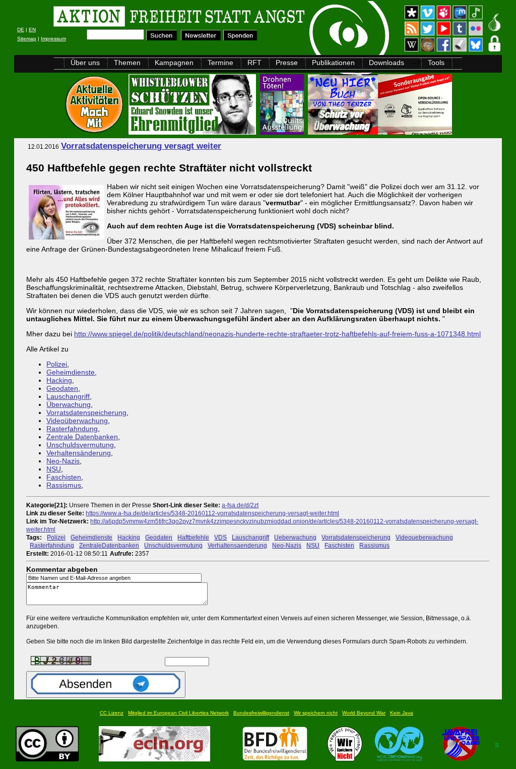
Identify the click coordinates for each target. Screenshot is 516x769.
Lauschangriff (68, 396)
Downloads (386, 62)
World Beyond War (363, 713)
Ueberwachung (295, 537)
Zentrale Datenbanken (82, 437)
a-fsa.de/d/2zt (240, 505)
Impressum (53, 38)
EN (32, 29)
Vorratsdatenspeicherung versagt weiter (141, 146)
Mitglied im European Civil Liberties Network (178, 713)
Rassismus (63, 485)
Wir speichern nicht (316, 713)
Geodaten (62, 388)
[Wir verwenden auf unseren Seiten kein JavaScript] (460, 758)
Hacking (59, 380)
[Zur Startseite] (142, 18)
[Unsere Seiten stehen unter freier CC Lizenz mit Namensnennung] (47, 758)
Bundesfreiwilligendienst (261, 713)
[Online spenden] (240, 38)
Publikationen (333, 62)
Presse (287, 62)
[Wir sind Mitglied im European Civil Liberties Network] (154, 758)
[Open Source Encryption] (380, 132)
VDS (220, 537)
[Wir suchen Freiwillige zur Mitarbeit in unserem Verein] (274, 758)
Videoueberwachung (424, 537)
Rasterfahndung (72, 429)
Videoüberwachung (77, 421)
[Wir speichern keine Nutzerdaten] (345, 758)
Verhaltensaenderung (237, 545)
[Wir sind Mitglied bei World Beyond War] (399, 758)
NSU (53, 469)
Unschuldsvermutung (80, 445)
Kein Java (401, 713)
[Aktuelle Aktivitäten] (95, 132)
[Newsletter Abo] (201, 38)
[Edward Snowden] (193, 132)
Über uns (85, 62)
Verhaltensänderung (78, 453)
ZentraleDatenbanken (109, 545)
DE (20, 29)
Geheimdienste (70, 372)
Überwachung (68, 404)
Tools (436, 62)
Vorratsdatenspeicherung (86, 412)
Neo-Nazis (63, 461)
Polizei (56, 364)
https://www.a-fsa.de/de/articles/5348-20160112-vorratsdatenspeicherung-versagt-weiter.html (212, 513)
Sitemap (26, 38)
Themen (127, 62)
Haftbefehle (193, 537)
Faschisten (63, 477)
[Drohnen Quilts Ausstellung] (283, 132)
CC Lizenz (111, 713)
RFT (254, 62)
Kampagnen (174, 62)
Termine (220, 62)
